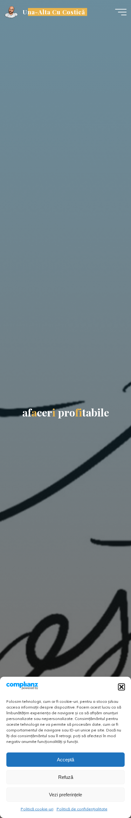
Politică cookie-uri (37, 809)
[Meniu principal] (121, 12)
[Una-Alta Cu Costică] (11, 12)
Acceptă (65, 759)
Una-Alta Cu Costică (54, 12)
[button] (121, 687)
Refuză (65, 777)
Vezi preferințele (65, 794)
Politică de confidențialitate (82, 809)
